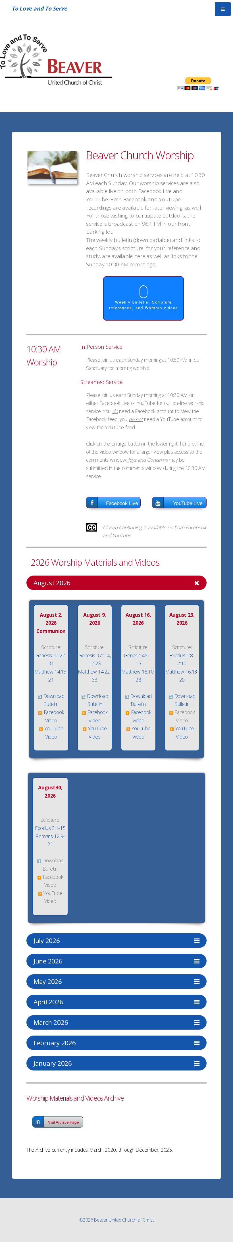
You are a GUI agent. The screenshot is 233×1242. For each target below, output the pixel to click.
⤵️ (40, 697)
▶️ (40, 713)
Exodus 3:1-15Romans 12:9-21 (50, 836)
